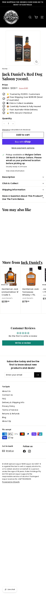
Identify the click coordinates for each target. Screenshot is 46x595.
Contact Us (7, 395)
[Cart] (36, 17)
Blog (4, 417)
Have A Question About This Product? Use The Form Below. (22, 198)
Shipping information (13, 189)
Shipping (6, 130)
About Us (6, 391)
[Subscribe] (37, 375)
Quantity (7, 118)
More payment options (23, 148)
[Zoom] (36, 61)
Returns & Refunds (10, 413)
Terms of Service (10, 410)
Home (5, 69)
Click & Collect (10, 183)
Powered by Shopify (11, 482)
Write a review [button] (23, 342)
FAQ (4, 398)
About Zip (6, 421)
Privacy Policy (8, 406)
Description (8, 177)
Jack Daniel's (31, 262)
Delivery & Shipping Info (13, 402)
